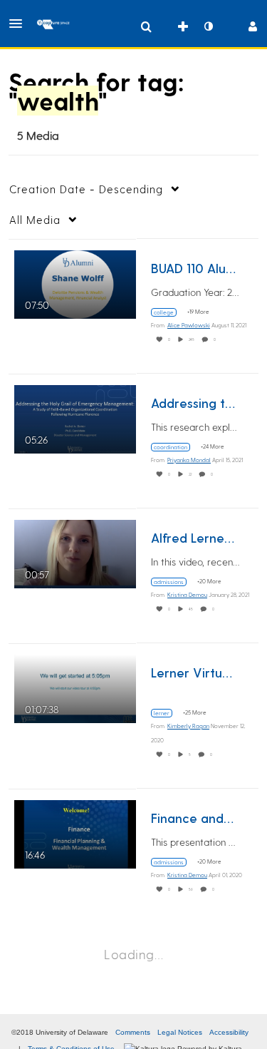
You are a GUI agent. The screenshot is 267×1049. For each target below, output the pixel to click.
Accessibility (228, 1032)
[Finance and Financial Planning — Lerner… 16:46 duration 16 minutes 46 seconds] (75, 831)
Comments (132, 1032)
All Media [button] (35, 219)
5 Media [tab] (38, 135)
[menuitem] (146, 26)
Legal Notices (179, 1032)
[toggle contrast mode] (208, 26)
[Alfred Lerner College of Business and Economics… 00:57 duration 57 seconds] (75, 551)
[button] (20, 24)
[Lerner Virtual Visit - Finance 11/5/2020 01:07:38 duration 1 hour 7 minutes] (75, 686)
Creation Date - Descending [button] (86, 189)
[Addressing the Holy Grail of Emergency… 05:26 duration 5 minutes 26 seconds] (75, 416)
